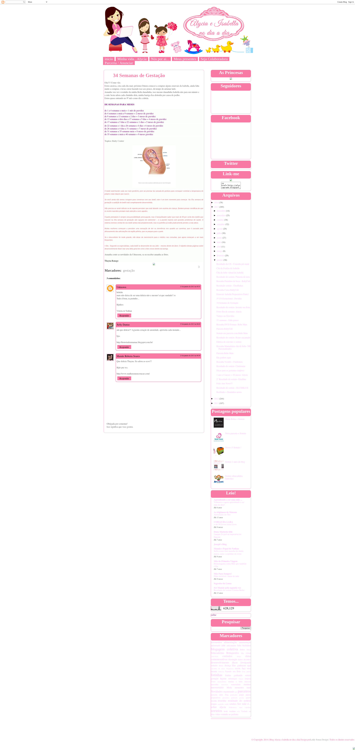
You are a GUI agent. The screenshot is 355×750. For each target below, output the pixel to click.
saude (227, 704)
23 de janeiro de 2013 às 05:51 (190, 286)
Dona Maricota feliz (223, 531)
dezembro (221, 210)
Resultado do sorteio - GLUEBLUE (232, 387)
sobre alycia (218, 707)
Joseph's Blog (220, 544)
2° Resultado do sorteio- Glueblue (231, 379)
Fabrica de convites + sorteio (228, 341)
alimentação (230, 642)
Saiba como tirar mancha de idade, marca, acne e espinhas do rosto (229, 552)
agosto (220, 228)
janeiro (220, 259)
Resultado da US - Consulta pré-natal (232, 263)
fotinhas (216, 674)
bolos (242, 649)
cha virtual (246, 653)
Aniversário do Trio (222, 514)
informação (232, 678)
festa (239, 671)
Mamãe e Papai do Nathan (226, 548)
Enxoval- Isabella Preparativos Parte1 (232, 294)
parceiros (244, 691)
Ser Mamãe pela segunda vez (227, 587)
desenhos (247, 659)
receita (214, 700)
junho (219, 237)
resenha (222, 700)
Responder (124, 315)
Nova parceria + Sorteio (235, 433)
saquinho (221, 704)
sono (240, 707)
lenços (241, 678)
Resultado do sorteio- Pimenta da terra (233, 276)
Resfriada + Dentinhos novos (229, 392)
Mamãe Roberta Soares (128, 356)
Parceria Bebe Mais (225, 353)
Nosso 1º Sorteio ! (233, 447)
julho (219, 233)
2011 (216, 403)
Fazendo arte (230, 671)
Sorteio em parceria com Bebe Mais (232, 333)
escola (237, 668)
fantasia (221, 671)
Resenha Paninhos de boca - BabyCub (233, 281)
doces (221, 665)
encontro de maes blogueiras (222, 668)
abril (219, 246)
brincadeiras (217, 652)
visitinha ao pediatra (229, 714)
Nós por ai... (160, 59)
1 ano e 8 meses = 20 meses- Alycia (232, 374)
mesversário (217, 687)
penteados (233, 694)
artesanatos (231, 645)
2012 (216, 398)
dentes (240, 659)
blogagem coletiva (224, 649)
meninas (247, 684)
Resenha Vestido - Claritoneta (229, 361)
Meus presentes (185, 59)
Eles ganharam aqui (241, 665)
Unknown (121, 287)
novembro (221, 215)
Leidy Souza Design (319, 739)
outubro (220, 219)
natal (249, 687)
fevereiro (221, 255)
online (213, 614)
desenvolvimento (220, 662)
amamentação (245, 642)
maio (219, 242)
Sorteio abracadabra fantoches (234, 477)
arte (223, 645)
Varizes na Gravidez (225, 315)
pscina (241, 697)
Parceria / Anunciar (119, 63)
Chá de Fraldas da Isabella (227, 268)
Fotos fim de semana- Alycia (228, 311)
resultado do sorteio (239, 700)
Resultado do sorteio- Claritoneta (230, 366)
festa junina (246, 671)
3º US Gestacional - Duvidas (229, 298)
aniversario (215, 645)
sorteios (216, 710)
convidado (214, 656)
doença (228, 665)
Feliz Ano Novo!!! (224, 383)
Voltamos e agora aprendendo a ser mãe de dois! (229, 503)
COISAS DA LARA (223, 521)
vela (238, 711)
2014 (216, 202)
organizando (228, 691)
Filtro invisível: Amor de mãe (226, 576)
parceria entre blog (219, 694)
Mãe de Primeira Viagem (225, 561)
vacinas (232, 711)
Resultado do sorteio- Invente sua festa (233, 307)
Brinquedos (232, 652)
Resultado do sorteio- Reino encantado (233, 337)
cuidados (227, 656)
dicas (235, 662)
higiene (223, 678)
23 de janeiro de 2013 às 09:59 (190, 355)
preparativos (215, 697)
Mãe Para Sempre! (223, 573)
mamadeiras (222, 681)
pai (236, 691)
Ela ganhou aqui (223, 357)
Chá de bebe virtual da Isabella (229, 272)
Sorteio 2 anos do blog (235, 461)
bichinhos (246, 645)
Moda (229, 687)
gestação (129, 270)
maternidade (236, 684)
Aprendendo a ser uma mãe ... (228, 499)
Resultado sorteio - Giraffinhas (229, 285)
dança (239, 656)
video (217, 714)
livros (213, 681)
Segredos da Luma (222, 583)
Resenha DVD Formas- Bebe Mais (231, 324)
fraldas (228, 675)
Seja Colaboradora (214, 59)
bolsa (249, 649)
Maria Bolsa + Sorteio (234, 418)
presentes (226, 697)
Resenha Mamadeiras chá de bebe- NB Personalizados (233, 347)
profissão (234, 697)
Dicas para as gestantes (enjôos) (230, 370)
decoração (232, 659)
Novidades (216, 691)
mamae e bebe (235, 681)
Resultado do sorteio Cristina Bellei (229, 590)
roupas (214, 703)
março (220, 250)
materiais (224, 684)
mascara (247, 681)
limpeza (248, 678)
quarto (248, 697)
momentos (239, 687)
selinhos (232, 703)
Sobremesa (233, 707)
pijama (248, 694)
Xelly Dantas (123, 324)
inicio (109, 59)
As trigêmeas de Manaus (225, 512)
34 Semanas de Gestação (227, 302)
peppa (241, 694)
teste (226, 711)
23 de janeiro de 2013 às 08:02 (190, 324)
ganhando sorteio (242, 675)
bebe (239, 645)
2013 (216, 206)
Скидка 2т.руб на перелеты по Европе (227, 535)
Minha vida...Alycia (132, 59)
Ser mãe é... (244, 703)
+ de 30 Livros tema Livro (225, 524)
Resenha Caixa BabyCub (227, 289)
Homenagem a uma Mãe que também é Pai (230, 565)
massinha (214, 684)
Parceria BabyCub (224, 328)
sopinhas (248, 707)
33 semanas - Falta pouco (227, 320)
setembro (221, 224)
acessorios (216, 642)
